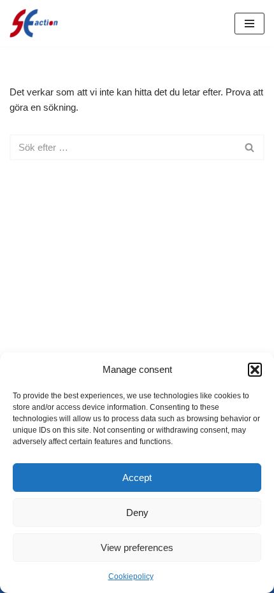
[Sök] (250, 147)
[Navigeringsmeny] (249, 23)
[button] (255, 369)
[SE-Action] (34, 23)
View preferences (137, 547)
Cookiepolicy (131, 576)
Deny (137, 512)
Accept (137, 477)
